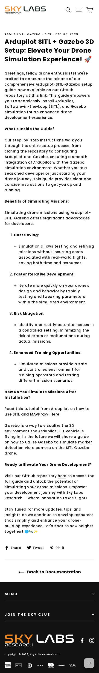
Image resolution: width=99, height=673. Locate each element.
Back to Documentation (53, 572)
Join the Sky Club (27, 614)
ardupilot (14, 34)
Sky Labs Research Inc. (45, 654)
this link (39, 95)
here (62, 475)
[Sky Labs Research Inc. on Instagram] (91, 640)
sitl (48, 34)
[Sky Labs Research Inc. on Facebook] (82, 640)
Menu (11, 594)
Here (55, 414)
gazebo (34, 34)
